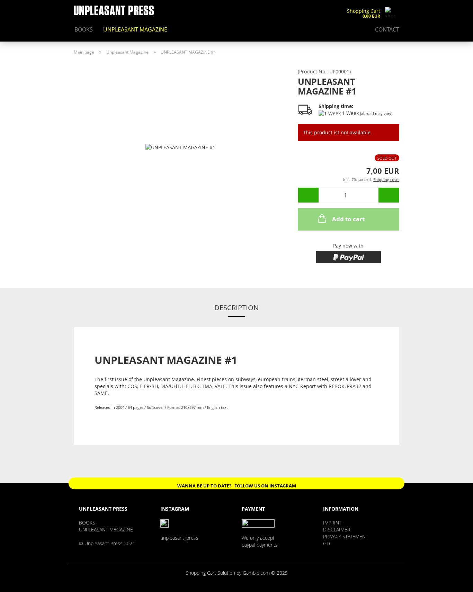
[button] (308, 195)
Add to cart (348, 219)
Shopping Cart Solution (210, 572)
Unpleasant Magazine (135, 29)
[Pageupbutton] (454, 581)
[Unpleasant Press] (116, 10)
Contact (387, 29)
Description (236, 307)
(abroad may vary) (376, 113)
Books (83, 29)
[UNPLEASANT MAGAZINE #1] (180, 146)
